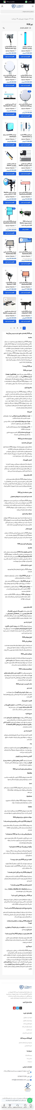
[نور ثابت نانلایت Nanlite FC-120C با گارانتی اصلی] (9, 184)
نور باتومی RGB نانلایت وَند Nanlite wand (26, 136)
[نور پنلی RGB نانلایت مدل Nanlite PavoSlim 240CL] (25, 243)
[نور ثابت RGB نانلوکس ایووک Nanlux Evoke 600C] (9, 38)
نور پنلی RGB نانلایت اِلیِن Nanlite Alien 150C (10, 253)
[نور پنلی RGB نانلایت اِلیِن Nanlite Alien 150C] (9, 243)
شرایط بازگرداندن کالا (27, 1027)
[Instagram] (20, 1008)
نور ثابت (14, 19)
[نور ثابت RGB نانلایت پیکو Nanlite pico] (9, 126)
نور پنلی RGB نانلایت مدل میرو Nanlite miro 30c (9, 76)
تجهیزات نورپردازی (23, 19)
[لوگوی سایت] (17, 6)
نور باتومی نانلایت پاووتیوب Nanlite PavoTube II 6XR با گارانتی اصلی (11, 166)
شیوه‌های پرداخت (27, 1024)
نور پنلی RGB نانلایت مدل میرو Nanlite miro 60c (25, 105)
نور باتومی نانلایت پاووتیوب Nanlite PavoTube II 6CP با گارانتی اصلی (25, 49)
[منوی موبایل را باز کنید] (33, 6)
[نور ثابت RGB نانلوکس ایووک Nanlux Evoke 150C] (25, 67)
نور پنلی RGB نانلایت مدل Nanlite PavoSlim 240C (9, 222)
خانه (32, 19)
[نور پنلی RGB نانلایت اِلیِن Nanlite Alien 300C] (25, 274)
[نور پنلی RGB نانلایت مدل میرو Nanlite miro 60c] (25, 96)
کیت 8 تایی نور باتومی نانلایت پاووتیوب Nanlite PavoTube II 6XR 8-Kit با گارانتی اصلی (25, 166)
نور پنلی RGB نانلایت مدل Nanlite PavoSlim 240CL (25, 254)
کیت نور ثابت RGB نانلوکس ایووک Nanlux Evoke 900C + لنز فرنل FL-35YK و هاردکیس (26, 224)
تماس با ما (29, 1059)
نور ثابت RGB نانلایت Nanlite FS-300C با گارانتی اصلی (26, 313)
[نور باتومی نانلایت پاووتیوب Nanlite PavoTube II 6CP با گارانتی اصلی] (25, 38)
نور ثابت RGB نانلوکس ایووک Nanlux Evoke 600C (10, 48)
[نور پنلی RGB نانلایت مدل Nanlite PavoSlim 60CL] (25, 184)
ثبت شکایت (29, 1030)
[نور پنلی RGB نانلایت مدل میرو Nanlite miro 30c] (9, 67)
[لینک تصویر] (25, 987)
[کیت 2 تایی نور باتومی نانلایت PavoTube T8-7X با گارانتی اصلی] (9, 96)
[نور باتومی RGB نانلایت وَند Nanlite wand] (25, 126)
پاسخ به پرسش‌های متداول (25, 1043)
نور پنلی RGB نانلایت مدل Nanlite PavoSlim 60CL (25, 193)
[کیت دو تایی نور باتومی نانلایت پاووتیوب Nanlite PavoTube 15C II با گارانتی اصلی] (9, 303)
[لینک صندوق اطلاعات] (28, 2)
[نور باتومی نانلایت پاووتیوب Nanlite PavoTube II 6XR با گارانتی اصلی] (9, 155)
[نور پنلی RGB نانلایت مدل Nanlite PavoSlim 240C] (9, 213)
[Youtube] (14, 1008)
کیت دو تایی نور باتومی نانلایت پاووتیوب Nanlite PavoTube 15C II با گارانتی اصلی (9, 314)
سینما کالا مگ (28, 1055)
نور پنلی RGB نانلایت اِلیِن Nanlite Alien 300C (25, 283)
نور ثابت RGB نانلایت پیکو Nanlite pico (9, 136)
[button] (25, 56)
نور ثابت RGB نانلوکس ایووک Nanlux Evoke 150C (26, 77)
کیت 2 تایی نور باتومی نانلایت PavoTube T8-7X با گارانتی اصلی (10, 106)
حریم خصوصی (28, 1046)
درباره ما (30, 1062)
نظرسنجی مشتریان (27, 1033)
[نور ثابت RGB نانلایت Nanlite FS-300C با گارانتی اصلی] (25, 303)
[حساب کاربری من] (2, 6)
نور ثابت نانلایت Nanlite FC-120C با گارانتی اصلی (10, 193)
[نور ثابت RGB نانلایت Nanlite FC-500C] (9, 274)
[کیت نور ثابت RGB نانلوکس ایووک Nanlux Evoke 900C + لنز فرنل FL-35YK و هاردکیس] (25, 213)
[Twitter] (17, 1008)
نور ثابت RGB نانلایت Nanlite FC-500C (11, 283)
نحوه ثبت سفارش (27, 1018)
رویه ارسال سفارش (27, 1021)
